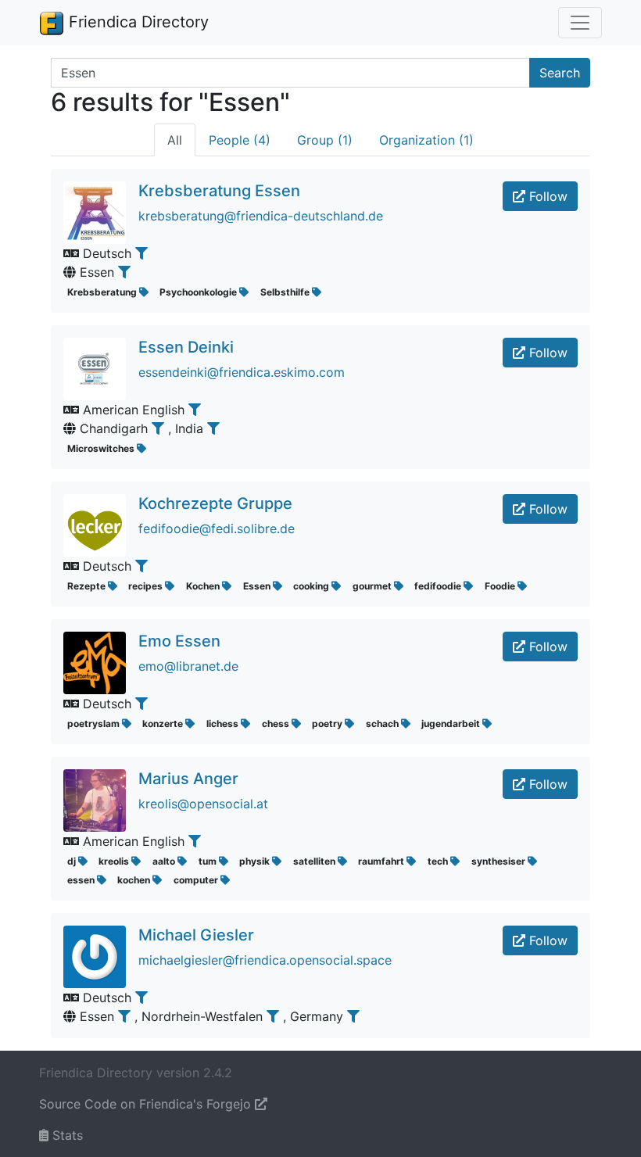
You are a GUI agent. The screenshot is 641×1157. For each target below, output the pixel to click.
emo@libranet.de (188, 666)
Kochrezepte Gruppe (215, 503)
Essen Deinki (186, 347)
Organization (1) (426, 140)
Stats (65, 1135)
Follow (546, 196)
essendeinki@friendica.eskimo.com (241, 372)
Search (559, 73)
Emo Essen (179, 641)
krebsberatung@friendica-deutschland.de (260, 216)
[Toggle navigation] (580, 22)
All (174, 140)
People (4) (239, 140)
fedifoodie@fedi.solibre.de (216, 528)
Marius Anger (188, 778)
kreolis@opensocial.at (203, 803)
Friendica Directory (136, 22)
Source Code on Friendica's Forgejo (147, 1104)
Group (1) (325, 140)
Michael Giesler (196, 935)
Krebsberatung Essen (219, 190)
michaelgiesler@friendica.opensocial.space (265, 960)
